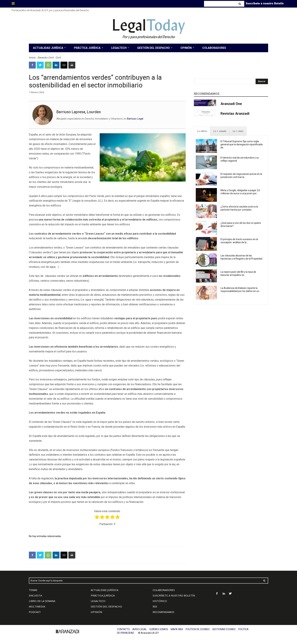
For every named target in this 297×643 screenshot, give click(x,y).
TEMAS (33, 590)
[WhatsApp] (48, 65)
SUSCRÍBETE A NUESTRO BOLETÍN (174, 595)
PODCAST (35, 612)
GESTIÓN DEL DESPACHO (106, 606)
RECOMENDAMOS (163, 612)
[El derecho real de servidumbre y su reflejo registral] (206, 162)
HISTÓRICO (160, 601)
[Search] (240, 4)
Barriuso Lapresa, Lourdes (78, 112)
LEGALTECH (98, 601)
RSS (155, 606)
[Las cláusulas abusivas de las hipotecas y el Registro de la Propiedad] (206, 260)
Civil (58, 57)
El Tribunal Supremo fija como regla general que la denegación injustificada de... (242, 144)
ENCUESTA (35, 595)
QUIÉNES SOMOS (158, 629)
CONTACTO (123, 629)
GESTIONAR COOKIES (224, 629)
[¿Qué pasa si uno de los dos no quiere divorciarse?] (206, 227)
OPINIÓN (96, 612)
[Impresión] (71, 65)
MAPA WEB (177, 629)
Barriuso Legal (135, 118)
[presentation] (202, 131)
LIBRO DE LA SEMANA (42, 601)
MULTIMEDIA (37, 606)
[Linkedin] (56, 65)
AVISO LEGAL (139, 629)
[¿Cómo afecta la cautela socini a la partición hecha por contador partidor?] (206, 211)
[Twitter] (40, 65)
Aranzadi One (231, 104)
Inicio (32, 57)
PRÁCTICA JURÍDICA (103, 595)
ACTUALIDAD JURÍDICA (104, 590)
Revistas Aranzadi (235, 113)
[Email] (63, 65)
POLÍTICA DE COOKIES (198, 629)
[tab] (202, 131)
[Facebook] (32, 65)
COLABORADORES (164, 590)
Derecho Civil (45, 57)
